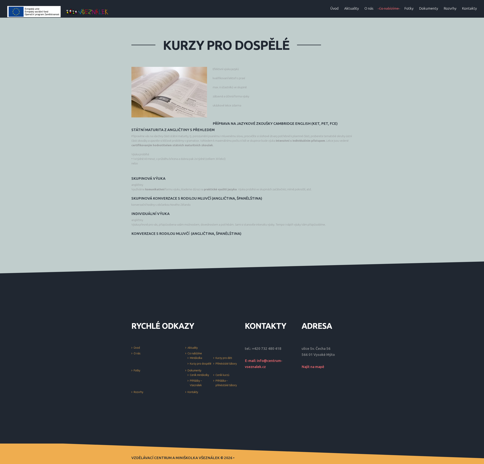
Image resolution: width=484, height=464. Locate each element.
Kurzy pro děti (224, 357)
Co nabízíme (195, 353)
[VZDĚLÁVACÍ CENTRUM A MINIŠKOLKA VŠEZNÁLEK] (58, 11)
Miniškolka (196, 357)
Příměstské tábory (226, 363)
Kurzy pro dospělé (200, 363)
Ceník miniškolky (199, 375)
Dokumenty (194, 370)
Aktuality (193, 347)
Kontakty (193, 392)
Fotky (137, 370)
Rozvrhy (138, 392)
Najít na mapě (313, 367)
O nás (137, 353)
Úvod (137, 347)
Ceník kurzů (222, 375)
